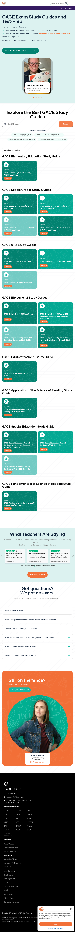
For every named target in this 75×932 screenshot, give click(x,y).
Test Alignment (9, 879)
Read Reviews (9, 875)
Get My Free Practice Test (20, 690)
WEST (29, 830)
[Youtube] (10, 789)
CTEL (6, 815)
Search (66, 124)
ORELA (18, 826)
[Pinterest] (16, 789)
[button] (71, 909)
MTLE (29, 818)
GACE (29, 815)
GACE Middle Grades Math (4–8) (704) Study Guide (22, 139)
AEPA (6, 811)
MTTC (6, 822)
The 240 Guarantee (11, 886)
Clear (67, 150)
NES (17, 822)
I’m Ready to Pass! (37, 575)
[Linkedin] (7, 789)
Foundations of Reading (8, 834)
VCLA (18, 830)
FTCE (18, 815)
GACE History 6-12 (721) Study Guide (22, 135)
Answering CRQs (10, 859)
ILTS (5, 818)
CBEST (18, 811)
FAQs (6, 883)
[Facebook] (4, 789)
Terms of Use (8, 894)
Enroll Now (8, 178)
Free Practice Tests (11, 848)
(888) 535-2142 (11, 793)
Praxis (29, 826)
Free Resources (10, 851)
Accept (56, 924)
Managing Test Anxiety (12, 863)
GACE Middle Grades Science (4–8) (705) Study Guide (52, 139)
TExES (6, 830)
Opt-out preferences (52, 928)
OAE (5, 826)
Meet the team (9, 871)
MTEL (18, 818)
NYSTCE (30, 822)
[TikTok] (19, 789)
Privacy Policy (60, 928)
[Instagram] (14, 789)
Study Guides (9, 844)
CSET (29, 811)
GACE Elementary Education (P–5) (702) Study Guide (49, 135)
